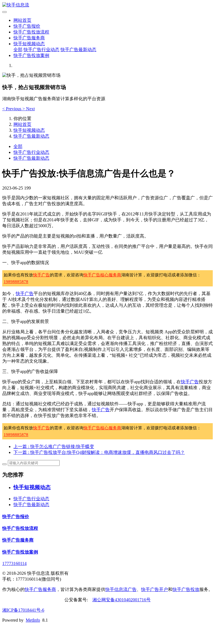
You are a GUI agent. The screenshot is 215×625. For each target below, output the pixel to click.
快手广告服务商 (29, 37)
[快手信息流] (107, 5)
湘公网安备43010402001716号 (121, 599)
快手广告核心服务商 (102, 275)
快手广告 (41, 275)
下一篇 (99, 452)
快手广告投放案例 (31, 55)
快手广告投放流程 (31, 32)
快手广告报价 (26, 26)
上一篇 (53, 446)
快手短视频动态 (29, 43)
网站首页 (22, 20)
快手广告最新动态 (78, 49)
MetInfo (33, 620)
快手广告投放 (185, 589)
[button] (12, 108)
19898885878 (16, 281)
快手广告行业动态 (41, 49)
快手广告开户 (154, 589)
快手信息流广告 (121, 589)
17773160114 (14, 563)
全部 (17, 49)
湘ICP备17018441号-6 (23, 610)
